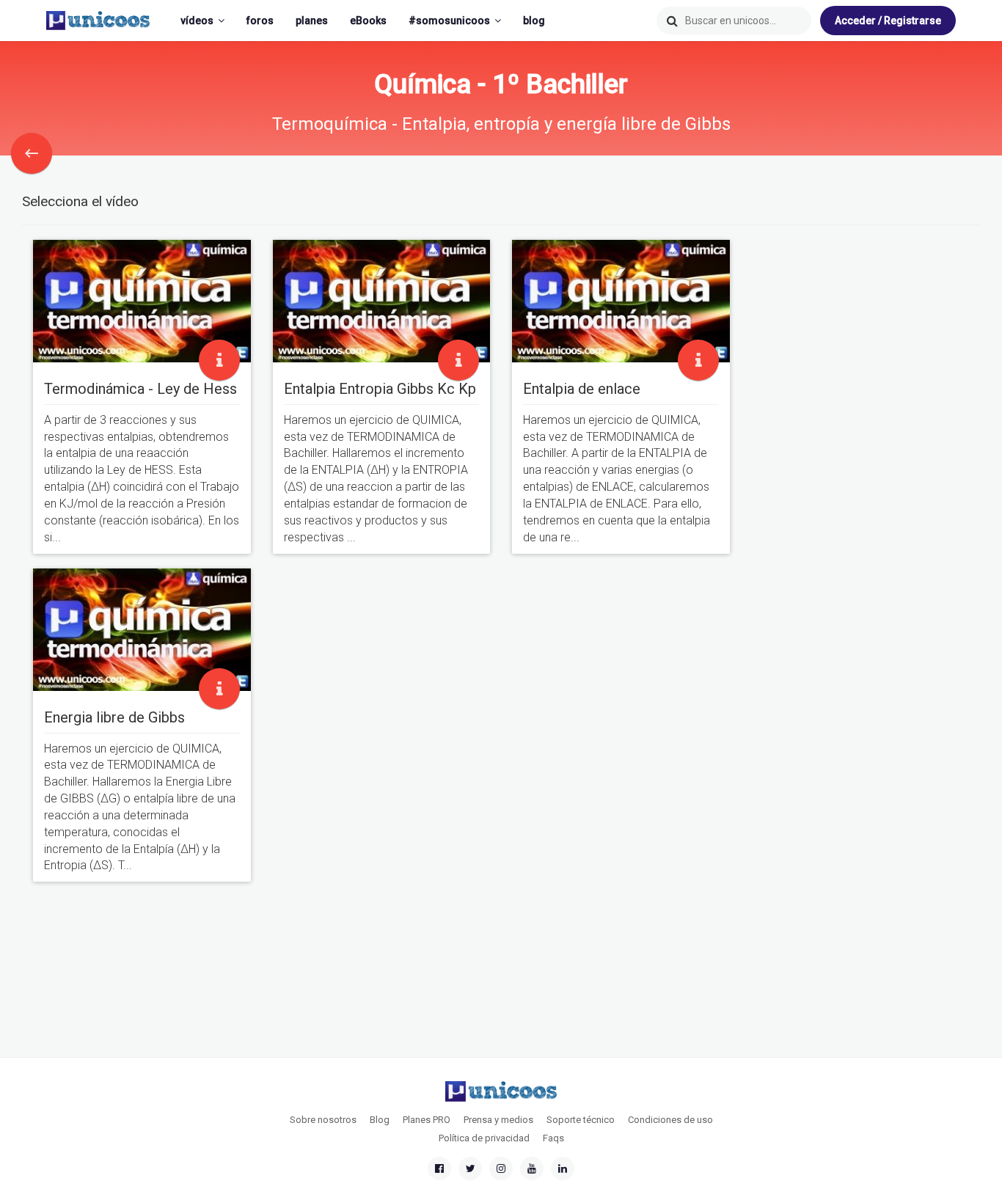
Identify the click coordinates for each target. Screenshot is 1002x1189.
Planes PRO (426, 1119)
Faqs (553, 1138)
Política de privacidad (484, 1138)
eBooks (368, 20)
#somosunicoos (449, 20)
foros (260, 20)
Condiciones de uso (670, 1119)
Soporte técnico (580, 1119)
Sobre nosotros (323, 1119)
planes (312, 20)
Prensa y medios (498, 1119)
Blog (380, 1119)
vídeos (196, 20)
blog (534, 20)
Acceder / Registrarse (888, 20)
